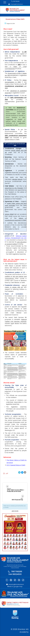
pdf (6, 473)
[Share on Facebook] (19, 472)
